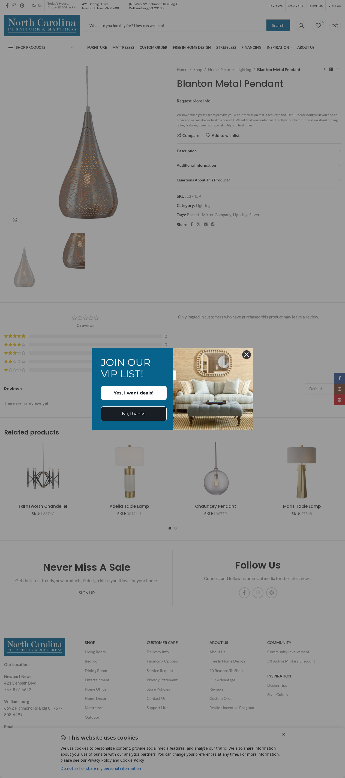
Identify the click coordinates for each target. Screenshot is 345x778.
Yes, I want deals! (134, 393)
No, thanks (133, 413)
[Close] (246, 354)
